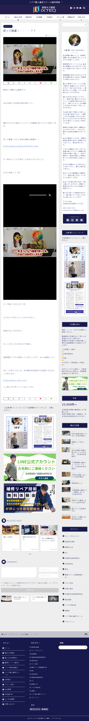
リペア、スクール (36, 709)
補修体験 (45, 709)
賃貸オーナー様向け (12, 663)
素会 (66, 569)
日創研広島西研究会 (72, 558)
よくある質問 (9, 699)
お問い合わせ (81, 18)
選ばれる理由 (18, 18)
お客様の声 (71, 17)
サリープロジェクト (72, 536)
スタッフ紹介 (60, 18)
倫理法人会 (69, 547)
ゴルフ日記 (69, 583)
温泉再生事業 (70, 542)
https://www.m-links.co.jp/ (15, 380)
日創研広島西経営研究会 (74, 594)
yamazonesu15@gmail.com (73, 210)
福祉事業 (68, 600)
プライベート (8, 26)
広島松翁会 (69, 564)
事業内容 (29, 17)
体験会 (67, 611)
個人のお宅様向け (11, 658)
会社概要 (39, 17)
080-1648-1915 (69, 208)
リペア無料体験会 (11, 667)
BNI (66, 553)
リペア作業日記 (70, 605)
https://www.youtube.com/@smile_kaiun (21, 146)
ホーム (7, 17)
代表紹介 (50, 17)
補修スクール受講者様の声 (74, 576)
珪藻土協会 (69, 589)
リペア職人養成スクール (74, 616)
